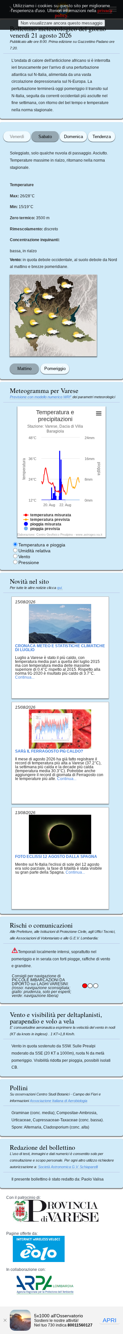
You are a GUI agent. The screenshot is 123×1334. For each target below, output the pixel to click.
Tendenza (101, 136)
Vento (24, 556)
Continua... (24, 677)
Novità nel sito (29, 581)
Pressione (28, 562)
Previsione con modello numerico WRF (41, 397)
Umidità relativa (34, 550)
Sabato (45, 136)
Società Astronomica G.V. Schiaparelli (68, 1167)
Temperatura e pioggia (41, 544)
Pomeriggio (55, 368)
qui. (60, 588)
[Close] (5, 1320)
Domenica (73, 136)
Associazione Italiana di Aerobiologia (58, 1101)
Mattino (24, 368)
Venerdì (17, 136)
